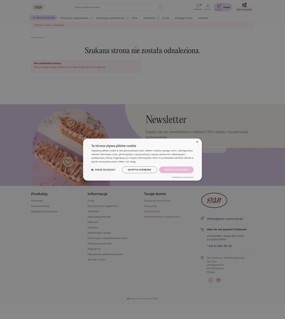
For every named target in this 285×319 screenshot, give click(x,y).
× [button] (197, 142)
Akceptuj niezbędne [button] (139, 169)
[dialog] (142, 159)
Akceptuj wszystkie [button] (176, 169)
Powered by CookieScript (183, 177)
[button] (103, 169)
